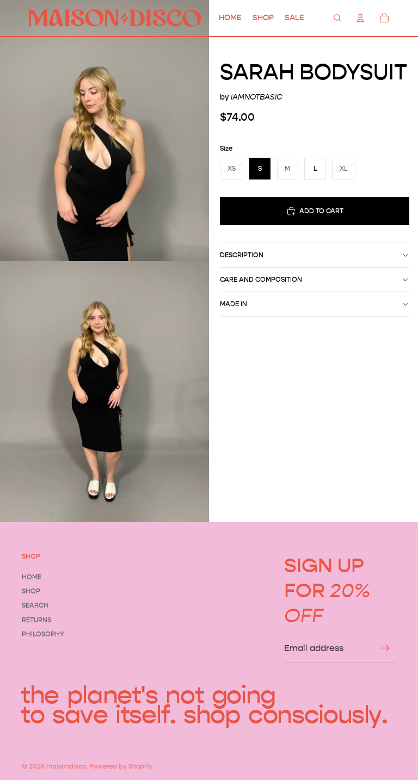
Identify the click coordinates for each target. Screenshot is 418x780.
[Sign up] (385, 648)
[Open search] (337, 18)
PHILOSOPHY (43, 634)
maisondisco (66, 766)
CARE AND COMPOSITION (261, 279)
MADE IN (233, 304)
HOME (31, 577)
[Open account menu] (360, 18)
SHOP (31, 591)
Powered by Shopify (120, 766)
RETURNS (36, 620)
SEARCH (35, 605)
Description (241, 255)
